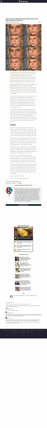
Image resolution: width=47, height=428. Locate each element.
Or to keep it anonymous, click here (31, 295)
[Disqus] (23, 312)
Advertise (15, 330)
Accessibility (28, 330)
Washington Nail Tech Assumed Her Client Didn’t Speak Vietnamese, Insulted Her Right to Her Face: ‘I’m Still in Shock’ (25, 270)
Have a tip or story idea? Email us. (19, 295)
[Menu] (1, 1)
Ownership (28, 332)
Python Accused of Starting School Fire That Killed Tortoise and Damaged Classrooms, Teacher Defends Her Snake (24, 238)
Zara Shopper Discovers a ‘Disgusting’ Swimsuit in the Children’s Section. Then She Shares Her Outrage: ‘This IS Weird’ (25, 264)
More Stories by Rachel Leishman (23, 204)
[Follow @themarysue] (14, 183)
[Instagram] (17, 183)
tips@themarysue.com (25, 178)
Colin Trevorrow (12, 181)
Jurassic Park (12, 75)
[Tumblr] (18, 183)
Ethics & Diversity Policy (39, 330)
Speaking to (15, 84)
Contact (32, 332)
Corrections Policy (15, 332)
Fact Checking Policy (22, 332)
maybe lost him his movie (19, 73)
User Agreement (33, 330)
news (19, 181)
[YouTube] (20, 183)
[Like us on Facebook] (15, 183)
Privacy (18, 330)
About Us (11, 330)
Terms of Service (22, 330)
